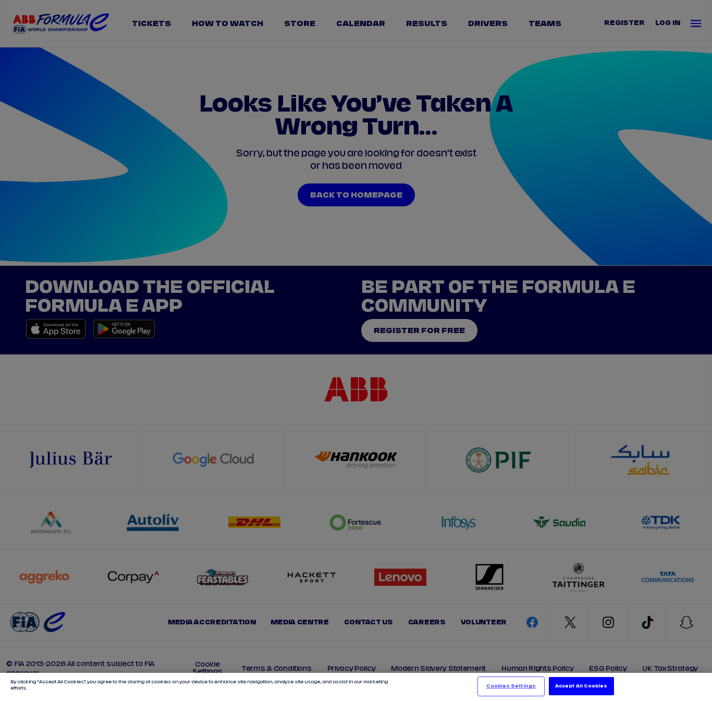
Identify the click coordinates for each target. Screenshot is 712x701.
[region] (356, 687)
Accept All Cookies (581, 686)
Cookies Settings (511, 686)
